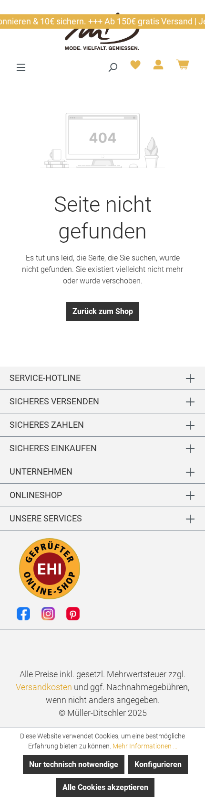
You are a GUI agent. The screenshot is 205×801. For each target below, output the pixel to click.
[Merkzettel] (135, 67)
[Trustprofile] (49, 568)
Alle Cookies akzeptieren (105, 787)
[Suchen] (112, 67)
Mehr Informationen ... (145, 746)
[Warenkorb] (182, 68)
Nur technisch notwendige (73, 764)
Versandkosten (44, 687)
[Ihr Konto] (158, 67)
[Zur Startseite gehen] (102, 30)
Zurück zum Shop (102, 311)
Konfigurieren (158, 764)
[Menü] (21, 67)
